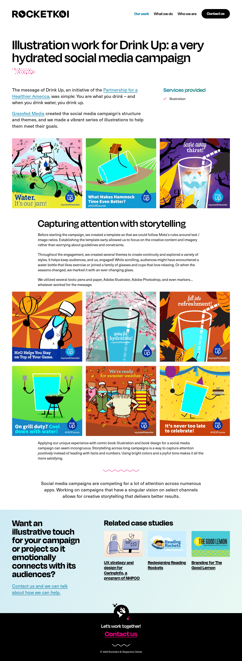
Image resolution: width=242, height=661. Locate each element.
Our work (141, 13)
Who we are (187, 13)
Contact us (121, 633)
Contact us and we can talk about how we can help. (40, 589)
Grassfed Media (28, 113)
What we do (163, 13)
